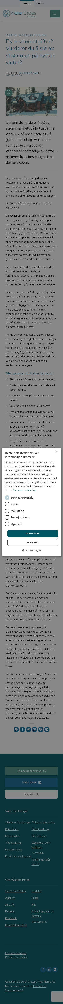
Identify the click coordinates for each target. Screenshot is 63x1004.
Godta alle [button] (33, 533)
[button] (31, 550)
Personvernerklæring (24, 490)
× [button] (56, 451)
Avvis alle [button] (33, 542)
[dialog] (31, 502)
